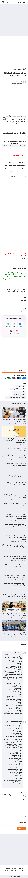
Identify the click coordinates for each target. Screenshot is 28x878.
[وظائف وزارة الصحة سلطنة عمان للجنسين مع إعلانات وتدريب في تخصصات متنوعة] (14, 629)
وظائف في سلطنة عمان (12, 423)
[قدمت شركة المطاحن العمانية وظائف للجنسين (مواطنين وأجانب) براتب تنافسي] (14, 471)
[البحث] (3, 2)
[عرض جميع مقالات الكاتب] (24, 82)
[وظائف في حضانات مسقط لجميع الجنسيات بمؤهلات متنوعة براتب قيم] (14, 610)
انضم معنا (23, 300)
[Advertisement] (14, 20)
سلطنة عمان (18, 68)
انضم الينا (23, 303)
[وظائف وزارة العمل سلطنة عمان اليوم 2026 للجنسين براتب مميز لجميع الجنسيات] (14, 572)
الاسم (24, 816)
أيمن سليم (14, 81)
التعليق (24, 799)
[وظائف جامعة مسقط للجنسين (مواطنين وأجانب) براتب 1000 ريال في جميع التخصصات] (14, 532)
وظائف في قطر (23, 450)
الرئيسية (24, 68)
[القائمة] (7, 2)
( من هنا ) (23, 258)
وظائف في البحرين (22, 448)
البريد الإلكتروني (22, 822)
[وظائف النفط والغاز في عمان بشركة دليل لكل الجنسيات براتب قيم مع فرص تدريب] (14, 591)
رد (20, 717)
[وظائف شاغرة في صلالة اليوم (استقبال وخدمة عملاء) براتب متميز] (14, 416)
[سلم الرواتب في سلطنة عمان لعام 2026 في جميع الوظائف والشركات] (14, 552)
